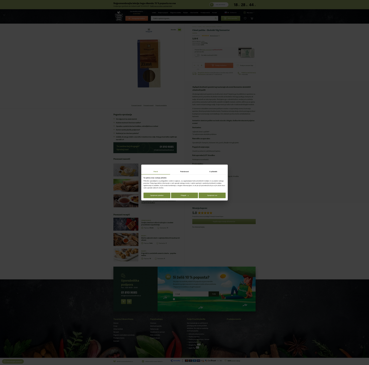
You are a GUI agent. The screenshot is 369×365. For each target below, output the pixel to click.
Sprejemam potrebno (156, 195)
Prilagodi (183, 195)
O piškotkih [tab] (213, 171)
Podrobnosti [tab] (184, 171)
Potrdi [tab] (156, 171)
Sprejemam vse (212, 195)
